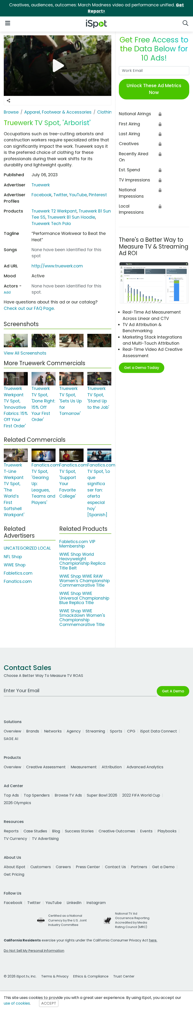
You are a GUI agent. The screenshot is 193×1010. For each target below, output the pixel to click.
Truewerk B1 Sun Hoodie (71, 217)
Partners (139, 867)
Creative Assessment (46, 767)
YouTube (78, 195)
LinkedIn (74, 902)
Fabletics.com (18, 573)
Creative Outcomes (117, 831)
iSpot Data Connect (158, 731)
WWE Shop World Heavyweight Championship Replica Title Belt (82, 561)
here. (153, 940)
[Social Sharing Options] (8, 100)
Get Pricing (14, 874)
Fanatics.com (18, 581)
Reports (11, 831)
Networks (53, 731)
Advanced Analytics (145, 767)
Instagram (96, 902)
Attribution (112, 767)
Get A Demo (173, 691)
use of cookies (17, 1003)
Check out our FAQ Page (29, 308)
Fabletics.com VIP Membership (77, 544)
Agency (74, 731)
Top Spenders (37, 795)
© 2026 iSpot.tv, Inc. (20, 976)
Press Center (88, 867)
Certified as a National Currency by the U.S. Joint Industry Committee (67, 920)
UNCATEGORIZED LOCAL (27, 548)
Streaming (95, 731)
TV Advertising (45, 838)
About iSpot (14, 867)
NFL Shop (13, 557)
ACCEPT (48, 1003)
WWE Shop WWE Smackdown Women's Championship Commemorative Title (82, 617)
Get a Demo (163, 867)
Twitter (60, 195)
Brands (32, 731)
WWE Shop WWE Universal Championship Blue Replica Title (84, 598)
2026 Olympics (17, 803)
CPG (131, 731)
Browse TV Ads (68, 795)
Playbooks (167, 831)
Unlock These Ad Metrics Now (154, 89)
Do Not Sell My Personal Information (34, 950)
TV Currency (15, 838)
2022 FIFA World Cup (141, 795)
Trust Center (123, 976)
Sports (116, 731)
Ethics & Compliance (91, 976)
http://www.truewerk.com (57, 266)
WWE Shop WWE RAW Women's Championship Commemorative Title (84, 580)
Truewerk (41, 185)
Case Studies (35, 831)
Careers (63, 867)
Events (146, 831)
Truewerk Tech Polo (51, 223)
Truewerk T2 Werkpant (54, 211)
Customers (40, 867)
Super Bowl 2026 (102, 795)
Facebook (42, 195)
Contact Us (115, 867)
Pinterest (98, 195)
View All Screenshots (25, 353)
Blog (56, 831)
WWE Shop (14, 565)
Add (7, 292)
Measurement (84, 767)
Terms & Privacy (54, 976)
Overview (12, 731)
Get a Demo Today (141, 367)
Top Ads (11, 795)
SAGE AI (11, 738)
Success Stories (79, 831)
